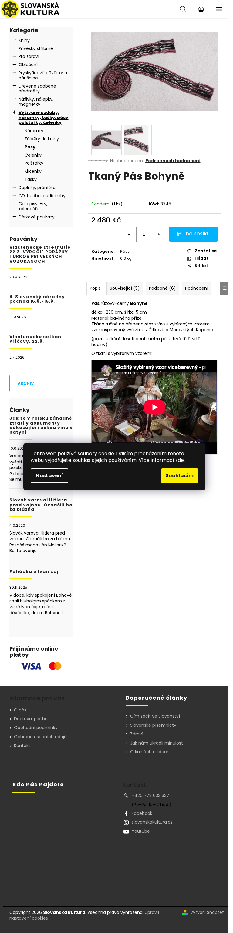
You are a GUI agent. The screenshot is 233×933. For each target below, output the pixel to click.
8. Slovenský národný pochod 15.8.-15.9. (37, 299)
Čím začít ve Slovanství (155, 716)
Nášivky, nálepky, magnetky (36, 101)
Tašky (31, 179)
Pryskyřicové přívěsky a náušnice (43, 75)
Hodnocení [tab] (196, 288)
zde (179, 460)
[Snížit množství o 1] (129, 234)
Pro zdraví (29, 56)
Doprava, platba (31, 719)
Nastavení (49, 475)
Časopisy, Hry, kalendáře (33, 206)
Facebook (142, 813)
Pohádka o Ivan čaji (34, 571)
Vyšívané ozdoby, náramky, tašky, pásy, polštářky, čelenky (44, 117)
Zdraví (136, 734)
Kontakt (22, 745)
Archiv (26, 383)
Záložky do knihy (42, 139)
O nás (20, 710)
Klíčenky (33, 171)
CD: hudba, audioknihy (42, 196)
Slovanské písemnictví (153, 725)
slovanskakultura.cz (152, 822)
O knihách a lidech (150, 752)
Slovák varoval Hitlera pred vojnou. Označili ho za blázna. (41, 505)
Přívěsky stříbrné (36, 48)
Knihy (24, 40)
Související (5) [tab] (125, 288)
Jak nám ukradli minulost (156, 743)
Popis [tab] (95, 288)
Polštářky (34, 163)
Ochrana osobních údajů (40, 737)
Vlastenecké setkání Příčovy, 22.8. (36, 339)
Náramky (34, 131)
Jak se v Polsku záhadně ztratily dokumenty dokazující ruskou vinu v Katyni (41, 425)
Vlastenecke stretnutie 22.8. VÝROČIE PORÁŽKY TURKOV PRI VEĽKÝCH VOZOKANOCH (40, 254)
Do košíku (198, 234)
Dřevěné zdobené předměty (37, 88)
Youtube (141, 831)
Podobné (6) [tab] (162, 288)
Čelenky (33, 155)
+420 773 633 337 (150, 795)
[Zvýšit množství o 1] (158, 234)
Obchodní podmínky (36, 728)
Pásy (30, 147)
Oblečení (28, 65)
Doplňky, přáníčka (37, 188)
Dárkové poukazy (37, 217)
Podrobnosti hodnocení (173, 161)
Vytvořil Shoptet (207, 912)
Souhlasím (180, 475)
